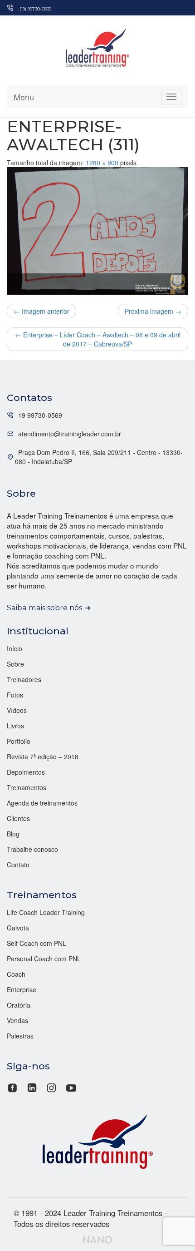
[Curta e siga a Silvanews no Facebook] (13, 1086)
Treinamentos (26, 787)
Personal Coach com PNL (44, 958)
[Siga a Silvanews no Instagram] (51, 1086)
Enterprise (21, 989)
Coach (16, 974)
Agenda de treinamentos (42, 802)
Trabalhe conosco (32, 849)
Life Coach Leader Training (46, 912)
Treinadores (24, 679)
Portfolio (18, 741)
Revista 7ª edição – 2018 (42, 756)
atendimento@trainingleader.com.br (69, 433)
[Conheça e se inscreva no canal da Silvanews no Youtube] (71, 1086)
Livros (15, 725)
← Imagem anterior (41, 311)
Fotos (15, 694)
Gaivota (18, 927)
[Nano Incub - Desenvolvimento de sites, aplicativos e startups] (97, 1238)
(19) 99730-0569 (35, 8)
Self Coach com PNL (36, 943)
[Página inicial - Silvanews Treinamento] (97, 1140)
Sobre (15, 663)
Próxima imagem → (153, 311)
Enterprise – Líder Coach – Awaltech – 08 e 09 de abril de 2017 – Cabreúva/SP (97, 339)
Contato (18, 864)
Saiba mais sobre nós (44, 607)
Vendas (17, 1020)
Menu (24, 97)
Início (14, 648)
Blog (13, 833)
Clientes (18, 818)
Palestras (20, 1035)
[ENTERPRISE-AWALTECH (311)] (97, 231)
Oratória (18, 1004)
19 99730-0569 (40, 415)
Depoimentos (26, 771)
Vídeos (17, 710)
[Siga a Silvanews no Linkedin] (32, 1086)
